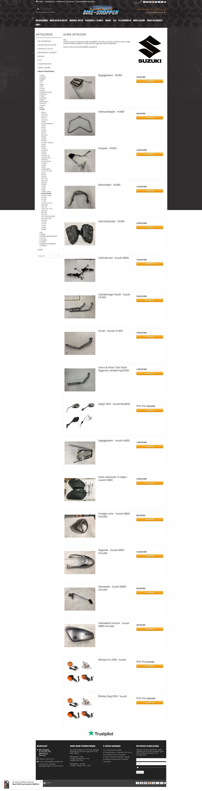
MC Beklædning (44, 41)
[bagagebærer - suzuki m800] (79, 454)
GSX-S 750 (44, 178)
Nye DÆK (43, 242)
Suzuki (42, 109)
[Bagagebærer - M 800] (79, 88)
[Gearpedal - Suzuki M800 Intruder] (79, 600)
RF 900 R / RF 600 (46, 195)
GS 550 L (44, 152)
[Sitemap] (166, 776)
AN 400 (43, 137)
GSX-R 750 (44, 180)
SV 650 (43, 167)
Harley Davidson (46, 92)
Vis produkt (149, 81)
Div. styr (43, 238)
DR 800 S (44, 184)
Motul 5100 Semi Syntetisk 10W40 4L (25, 784)
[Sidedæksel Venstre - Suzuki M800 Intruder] (79, 636)
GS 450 (43, 144)
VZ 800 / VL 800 (45, 192)
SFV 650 (43, 165)
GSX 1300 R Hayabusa (48, 216)
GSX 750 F (44, 182)
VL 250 (43, 129)
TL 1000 (43, 201)
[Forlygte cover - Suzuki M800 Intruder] (79, 527)
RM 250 (43, 133)
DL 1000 (43, 197)
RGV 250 (43, 131)
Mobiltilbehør (44, 68)
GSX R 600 (44, 159)
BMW (41, 81)
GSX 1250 (44, 214)
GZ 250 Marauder (47, 124)
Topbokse (43, 240)
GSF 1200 (44, 211)
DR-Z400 (44, 141)
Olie (40, 60)
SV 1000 (43, 199)
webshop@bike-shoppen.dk (53, 762)
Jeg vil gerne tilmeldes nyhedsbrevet (152, 767)
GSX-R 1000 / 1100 (46, 209)
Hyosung (43, 94)
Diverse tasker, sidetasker (48, 236)
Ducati (42, 88)
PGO (41, 86)
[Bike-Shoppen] (101, 10)
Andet (40, 250)
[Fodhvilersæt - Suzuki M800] (79, 271)
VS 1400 (43, 222)
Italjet (42, 96)
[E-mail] (151, 763)
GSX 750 (43, 176)
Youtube (48, 783)
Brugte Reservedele (46, 71)
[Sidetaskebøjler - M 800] (79, 125)
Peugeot (43, 77)
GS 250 (43, 125)
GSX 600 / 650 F (45, 158)
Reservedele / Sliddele (47, 52)
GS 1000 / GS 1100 (46, 203)
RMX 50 (43, 112)
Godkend (140, 772)
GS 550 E (44, 154)
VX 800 (43, 188)
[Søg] (45, 9)
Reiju (41, 107)
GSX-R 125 (44, 116)
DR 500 (43, 148)
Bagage (41, 56)
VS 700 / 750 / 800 (46, 171)
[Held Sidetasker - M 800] (79, 234)
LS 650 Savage (45, 169)
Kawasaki (43, 98)
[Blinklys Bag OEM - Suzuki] (79, 709)
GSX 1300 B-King (46, 218)
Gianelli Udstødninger (48, 244)
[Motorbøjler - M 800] (79, 198)
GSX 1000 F (44, 205)
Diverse (43, 229)
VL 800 (43, 190)
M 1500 (43, 226)
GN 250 (43, 122)
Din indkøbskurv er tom (155, 12)
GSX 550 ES (44, 150)
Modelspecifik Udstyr (47, 45)
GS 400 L (44, 139)
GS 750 (43, 173)
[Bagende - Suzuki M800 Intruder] (79, 563)
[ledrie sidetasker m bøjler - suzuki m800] (79, 490)
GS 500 (43, 146)
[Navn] (151, 760)
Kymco (42, 100)
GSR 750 (43, 175)
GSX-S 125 (44, 114)
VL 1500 (43, 224)
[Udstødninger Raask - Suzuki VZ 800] (79, 308)
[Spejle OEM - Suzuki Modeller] (79, 417)
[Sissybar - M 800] (79, 161)
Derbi (42, 85)
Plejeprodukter (44, 64)
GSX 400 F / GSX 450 (47, 142)
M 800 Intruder (46, 193)
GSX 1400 (44, 220)
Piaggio (42, 105)
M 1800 (43, 228)
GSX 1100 (44, 207)
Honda (42, 90)
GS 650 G (44, 163)
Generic (42, 79)
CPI (41, 83)
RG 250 (43, 127)
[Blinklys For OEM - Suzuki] (79, 673)
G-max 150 (44, 120)
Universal (43, 246)
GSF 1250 (44, 212)
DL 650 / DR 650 (46, 161)
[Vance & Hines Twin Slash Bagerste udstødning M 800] (79, 381)
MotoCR (43, 103)
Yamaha (43, 234)
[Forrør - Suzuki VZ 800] (79, 344)
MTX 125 (44, 118)
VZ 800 (43, 186)
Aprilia (42, 75)
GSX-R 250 (44, 135)
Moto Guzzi (44, 102)
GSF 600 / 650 (45, 156)
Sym (41, 232)
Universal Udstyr (45, 49)
